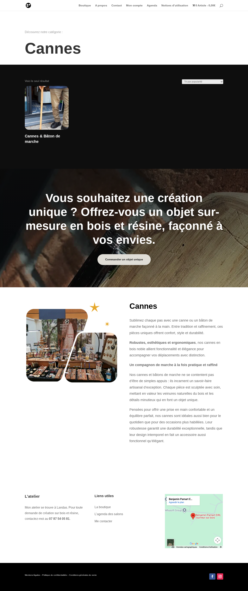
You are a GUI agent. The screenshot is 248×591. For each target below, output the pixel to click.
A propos (101, 5)
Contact (116, 5)
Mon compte (134, 5)
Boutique (85, 5)
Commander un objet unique (124, 259)
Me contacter (103, 521)
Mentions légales (32, 575)
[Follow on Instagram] (220, 576)
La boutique (103, 507)
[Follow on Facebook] (212, 576)
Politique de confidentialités (54, 575)
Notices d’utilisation (174, 5)
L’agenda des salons (109, 514)
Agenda (152, 5)
